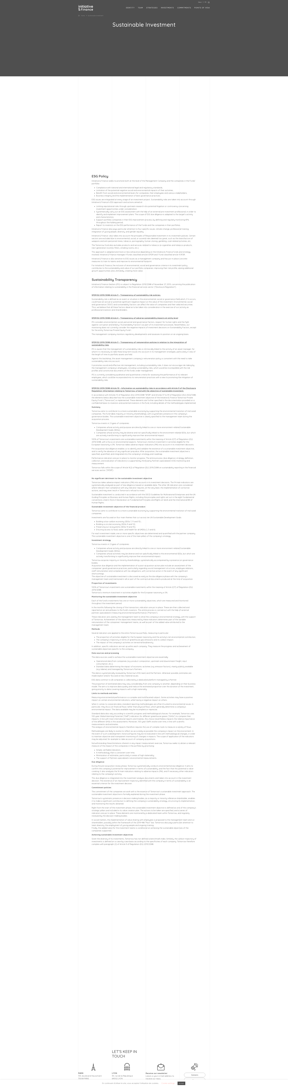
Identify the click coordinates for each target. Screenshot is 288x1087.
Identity (130, 8)
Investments (167, 8)
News (199, 2)
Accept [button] (181, 1083)
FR (205, 2)
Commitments (184, 8)
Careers (194, 1075)
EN (209, 2)
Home (83, 15)
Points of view (202, 8)
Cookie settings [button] (168, 1083)
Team (140, 8)
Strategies (152, 8)
